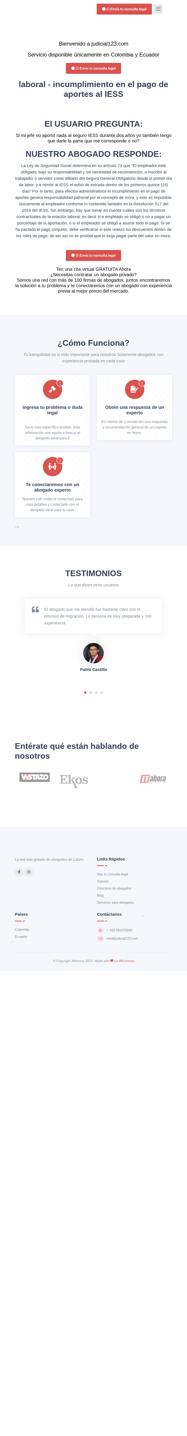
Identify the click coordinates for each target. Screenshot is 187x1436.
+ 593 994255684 (119, 930)
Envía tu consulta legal (127, 9)
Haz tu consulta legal (112, 874)
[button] (85, 692)
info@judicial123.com (122, 938)
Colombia (22, 929)
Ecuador (21, 936)
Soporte (103, 881)
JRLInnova (126, 961)
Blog (100, 895)
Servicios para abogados (115, 902)
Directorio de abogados (114, 888)
